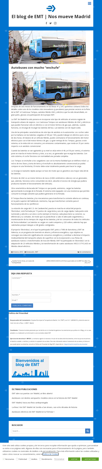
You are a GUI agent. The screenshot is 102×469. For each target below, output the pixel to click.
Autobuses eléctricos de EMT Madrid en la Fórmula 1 (33, 412)
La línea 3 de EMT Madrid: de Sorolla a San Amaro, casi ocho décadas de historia (44, 407)
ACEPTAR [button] (74, 459)
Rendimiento (47, 459)
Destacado (30, 252)
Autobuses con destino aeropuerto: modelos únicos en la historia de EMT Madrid (44, 398)
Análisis (34, 459)
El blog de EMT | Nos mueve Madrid (51, 16)
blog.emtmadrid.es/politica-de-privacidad (75, 344)
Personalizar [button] (59, 459)
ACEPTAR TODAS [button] (90, 459)
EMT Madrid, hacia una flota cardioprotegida (30, 402)
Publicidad (23, 459)
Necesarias (9, 459)
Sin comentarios (85, 252)
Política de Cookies (50, 454)
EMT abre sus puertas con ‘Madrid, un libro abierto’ (32, 393)
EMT (36, 252)
